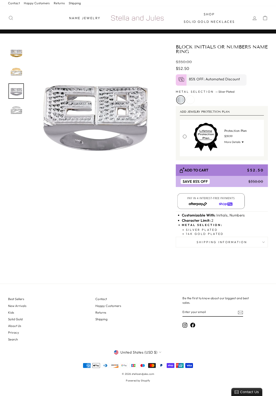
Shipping (75, 3)
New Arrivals (17, 306)
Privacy (13, 332)
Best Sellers (16, 299)
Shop (209, 14)
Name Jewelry (85, 18)
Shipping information (222, 242)
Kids (11, 312)
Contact (14, 3)
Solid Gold (15, 319)
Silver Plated (181, 100)
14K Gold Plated (190, 100)
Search (13, 339)
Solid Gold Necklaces (209, 22)
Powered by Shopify (138, 380)
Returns (59, 3)
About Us (14, 326)
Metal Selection (205, 91)
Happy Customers (37, 3)
